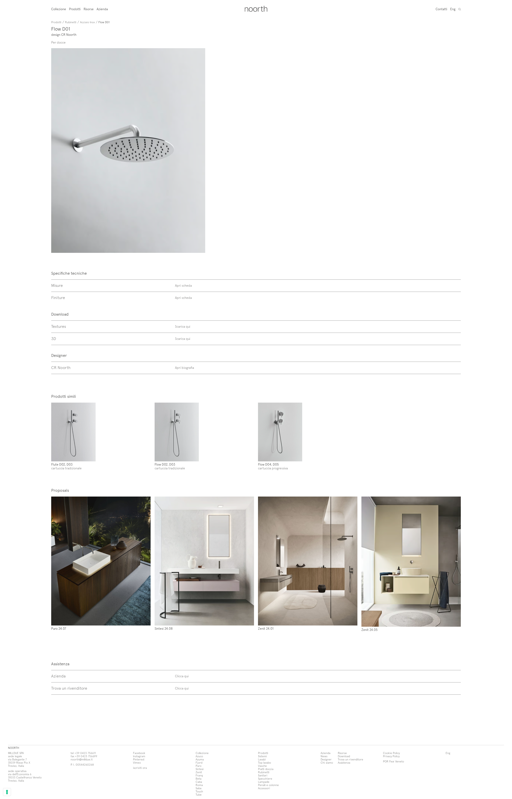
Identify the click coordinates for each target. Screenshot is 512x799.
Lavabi (262, 759)
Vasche (262, 766)
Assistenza (344, 762)
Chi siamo (327, 762)
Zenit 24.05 (369, 629)
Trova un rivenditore (350, 759)
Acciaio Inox (87, 22)
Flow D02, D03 (165, 464)
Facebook (139, 753)
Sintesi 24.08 (164, 628)
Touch (199, 791)
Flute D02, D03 (62, 464)
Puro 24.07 (58, 628)
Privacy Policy (391, 756)
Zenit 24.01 (266, 628)
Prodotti (75, 9)
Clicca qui (182, 676)
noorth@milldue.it (82, 759)
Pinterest (138, 759)
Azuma (200, 759)
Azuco (199, 756)
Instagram (139, 756)
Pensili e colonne (268, 785)
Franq (199, 775)
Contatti (441, 9)
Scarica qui (182, 326)
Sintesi (200, 769)
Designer (326, 759)
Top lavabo (264, 762)
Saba (198, 788)
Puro (198, 766)
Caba (199, 782)
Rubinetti (70, 22)
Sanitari (262, 775)
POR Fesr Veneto (393, 761)
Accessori (264, 788)
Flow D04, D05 (268, 464)
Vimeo (137, 762)
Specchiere (265, 778)
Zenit (199, 772)
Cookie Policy (391, 753)
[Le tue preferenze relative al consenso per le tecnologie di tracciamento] (7, 792)
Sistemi (262, 756)
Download (344, 756)
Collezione (58, 9)
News (324, 756)
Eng (452, 9)
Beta (198, 778)
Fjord (199, 762)
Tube (199, 794)
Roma (199, 785)
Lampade (263, 782)
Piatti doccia (265, 769)
